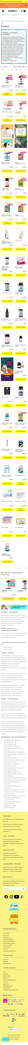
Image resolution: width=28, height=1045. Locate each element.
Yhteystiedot (6, 933)
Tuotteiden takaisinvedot (9, 951)
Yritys (4, 972)
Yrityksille (5, 949)
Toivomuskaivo (7, 947)
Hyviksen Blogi (6, 976)
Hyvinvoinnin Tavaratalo (14, 1037)
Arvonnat (5, 982)
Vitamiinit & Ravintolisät (10, 21)
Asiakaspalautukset (8, 939)
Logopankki (6, 984)
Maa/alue (11, 1027)
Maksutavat (6, 935)
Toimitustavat (6, 937)
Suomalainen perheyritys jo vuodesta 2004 (14, 1)
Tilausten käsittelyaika (8, 941)
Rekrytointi (6, 978)
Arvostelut (5, 974)
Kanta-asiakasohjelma (8, 943)
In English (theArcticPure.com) (10, 990)
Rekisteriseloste (7, 963)
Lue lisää (7, 141)
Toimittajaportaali (7, 986)
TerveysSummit (7, 988)
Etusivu (2, 21)
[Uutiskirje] (23, 888)
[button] (24, 11)
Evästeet (5, 961)
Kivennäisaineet (21, 21)
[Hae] (25, 14)
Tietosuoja (5, 959)
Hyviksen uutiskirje (7, 945)
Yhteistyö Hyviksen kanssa (9, 980)
